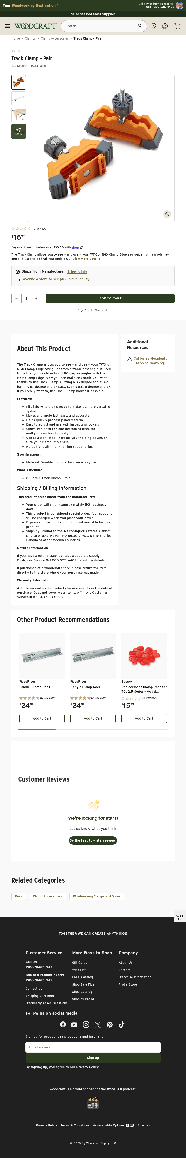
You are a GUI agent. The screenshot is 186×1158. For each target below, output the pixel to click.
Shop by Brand (83, 999)
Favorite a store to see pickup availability (56, 279)
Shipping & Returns (40, 996)
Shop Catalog (82, 992)
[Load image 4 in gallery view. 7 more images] (18, 131)
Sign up (93, 1058)
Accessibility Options (109, 1125)
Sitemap (144, 1125)
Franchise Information (135, 977)
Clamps (30, 38)
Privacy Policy (87, 1067)
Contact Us (34, 988)
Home (15, 38)
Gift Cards (79, 962)
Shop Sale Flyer (84, 984)
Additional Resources (137, 344)
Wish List (79, 970)
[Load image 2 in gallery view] (18, 98)
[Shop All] (7, 26)
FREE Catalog (82, 977)
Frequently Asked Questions (47, 1003)
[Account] (165, 26)
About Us (125, 962)
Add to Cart (42, 718)
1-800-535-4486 (39, 980)
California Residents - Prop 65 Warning (150, 360)
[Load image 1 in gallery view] (18, 82)
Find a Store (128, 984)
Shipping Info (77, 271)
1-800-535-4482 (39, 967)
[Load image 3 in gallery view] (18, 115)
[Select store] (153, 26)
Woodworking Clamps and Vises (97, 896)
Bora (18, 896)
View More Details (86, 259)
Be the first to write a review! (93, 840)
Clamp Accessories (55, 38)
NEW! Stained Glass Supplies (93, 14)
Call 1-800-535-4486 (160, 7)
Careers (124, 970)
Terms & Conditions (75, 1125)
